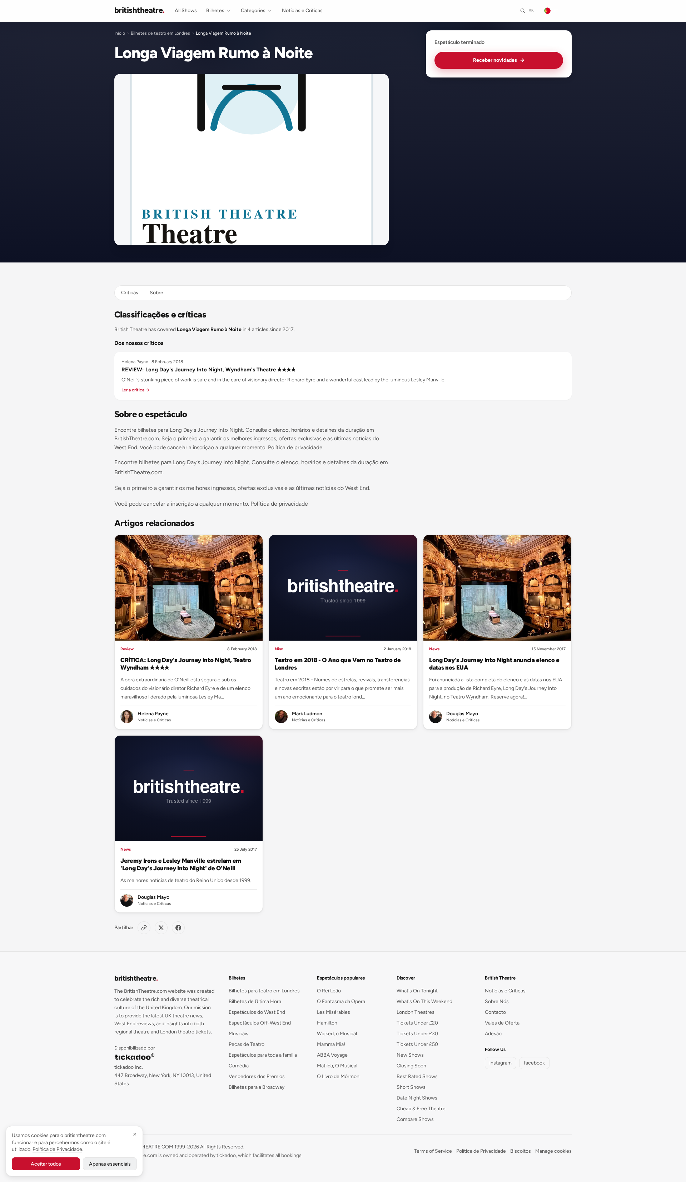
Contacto (495, 1012)
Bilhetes (215, 10)
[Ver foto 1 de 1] (251, 159)
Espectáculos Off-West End (260, 1023)
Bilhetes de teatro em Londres (160, 33)
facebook (534, 1063)
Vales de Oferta (502, 1023)
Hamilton (327, 1023)
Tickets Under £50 (417, 1044)
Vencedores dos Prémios (257, 1076)
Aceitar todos (46, 1164)
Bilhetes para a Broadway (256, 1087)
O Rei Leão (329, 991)
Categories (253, 10)
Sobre (156, 293)
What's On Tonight (417, 991)
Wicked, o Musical (337, 1034)
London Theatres (415, 1012)
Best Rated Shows (417, 1076)
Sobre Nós (497, 1001)
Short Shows (411, 1087)
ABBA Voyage (332, 1055)
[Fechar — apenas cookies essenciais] (135, 1134)
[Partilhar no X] (161, 927)
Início (119, 33)
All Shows (186, 10)
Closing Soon (411, 1066)
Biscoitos (520, 1151)
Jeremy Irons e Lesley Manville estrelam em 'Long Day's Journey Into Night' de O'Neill (180, 864)
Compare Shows (415, 1119)
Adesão (493, 1034)
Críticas (129, 293)
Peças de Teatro (246, 1044)
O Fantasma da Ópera (341, 1001)
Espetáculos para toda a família (263, 1055)
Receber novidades (499, 60)
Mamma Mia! (331, 1044)
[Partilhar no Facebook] (178, 927)
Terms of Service (433, 1151)
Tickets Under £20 (417, 1023)
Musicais (238, 1034)
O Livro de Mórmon (338, 1076)
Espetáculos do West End (257, 1012)
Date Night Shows (417, 1098)
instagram (500, 1063)
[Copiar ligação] (144, 927)
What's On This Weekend (424, 1001)
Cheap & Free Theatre (421, 1109)
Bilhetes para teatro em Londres (264, 991)
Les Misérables (333, 1012)
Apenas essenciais (110, 1164)
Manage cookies (553, 1151)
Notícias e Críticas (302, 10)
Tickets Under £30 (417, 1034)
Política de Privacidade (481, 1151)
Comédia (239, 1066)
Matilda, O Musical (337, 1066)
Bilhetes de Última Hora (255, 1001)
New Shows (410, 1055)
